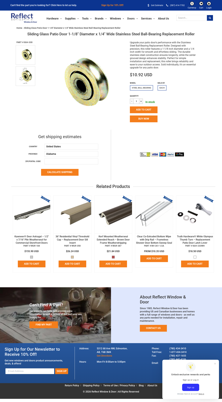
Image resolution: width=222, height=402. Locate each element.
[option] (81, 83)
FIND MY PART (44, 324)
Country (33, 147)
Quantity (134, 96)
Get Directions (104, 355)
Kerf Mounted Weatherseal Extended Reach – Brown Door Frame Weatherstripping (113, 239)
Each (162, 88)
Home (19, 28)
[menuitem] (54, 18)
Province (33, 154)
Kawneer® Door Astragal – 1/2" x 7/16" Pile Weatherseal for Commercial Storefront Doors (31, 239)
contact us (153, 328)
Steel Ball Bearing (141, 88)
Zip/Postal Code (33, 161)
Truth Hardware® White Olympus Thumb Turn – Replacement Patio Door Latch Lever (195, 239)
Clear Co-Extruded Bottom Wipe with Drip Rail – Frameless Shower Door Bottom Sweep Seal (154, 239)
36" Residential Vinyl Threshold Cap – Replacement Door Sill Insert (72, 239)
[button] (144, 109)
